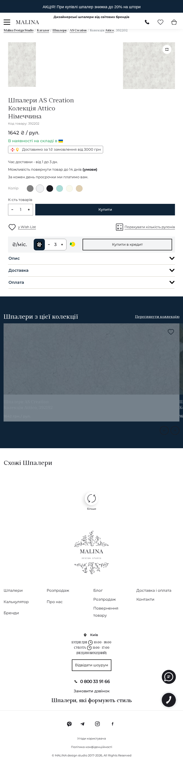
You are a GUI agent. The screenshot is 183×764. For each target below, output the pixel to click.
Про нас (55, 602)
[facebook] (112, 724)
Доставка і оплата (153, 590)
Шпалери (59, 30)
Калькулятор (16, 602)
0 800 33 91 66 (95, 681)
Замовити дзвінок (92, 691)
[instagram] (97, 724)
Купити (105, 209)
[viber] (69, 724)
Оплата (16, 282)
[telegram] (83, 724)
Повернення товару (105, 612)
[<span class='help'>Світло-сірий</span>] (40, 188)
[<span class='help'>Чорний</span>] (49, 188)
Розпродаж (58, 590)
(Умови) (90, 170)
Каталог (43, 30)
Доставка (18, 270)
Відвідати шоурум (91, 665)
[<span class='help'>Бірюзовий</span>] (59, 188)
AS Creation (78, 30)
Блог (98, 590)
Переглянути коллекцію (157, 317)
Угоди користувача (91, 738)
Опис (14, 258)
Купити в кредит (127, 244)
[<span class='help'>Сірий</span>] (30, 188)
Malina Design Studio (18, 30)
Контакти (145, 599)
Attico (109, 30)
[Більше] (91, 498)
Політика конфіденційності (91, 747)
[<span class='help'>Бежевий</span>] (79, 188)
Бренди (11, 613)
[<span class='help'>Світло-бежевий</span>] (69, 188)
